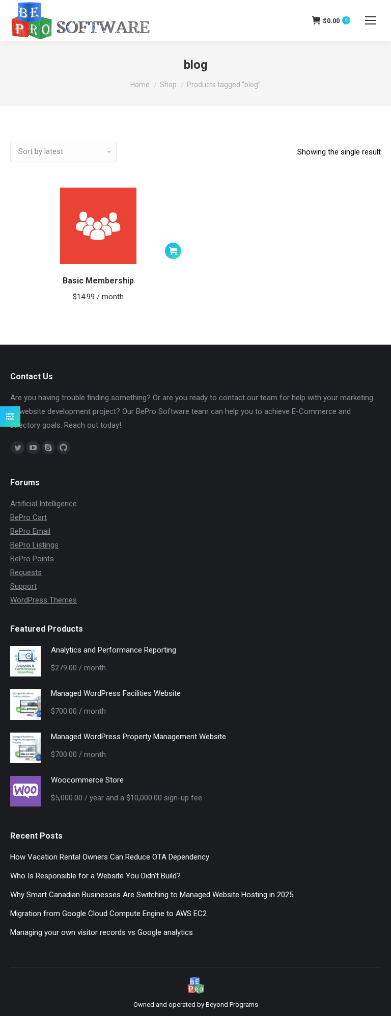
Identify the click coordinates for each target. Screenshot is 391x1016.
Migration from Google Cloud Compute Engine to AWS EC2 (108, 913)
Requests (26, 572)
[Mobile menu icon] (370, 20)
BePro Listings (34, 545)
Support (23, 586)
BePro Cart (28, 517)
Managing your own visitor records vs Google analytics (101, 932)
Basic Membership (98, 280)
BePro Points (32, 558)
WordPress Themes (43, 600)
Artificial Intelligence (43, 503)
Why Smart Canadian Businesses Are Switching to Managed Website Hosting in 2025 (151, 894)
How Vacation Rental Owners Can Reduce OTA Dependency (109, 857)
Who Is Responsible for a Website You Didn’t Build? (95, 875)
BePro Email (30, 531)
